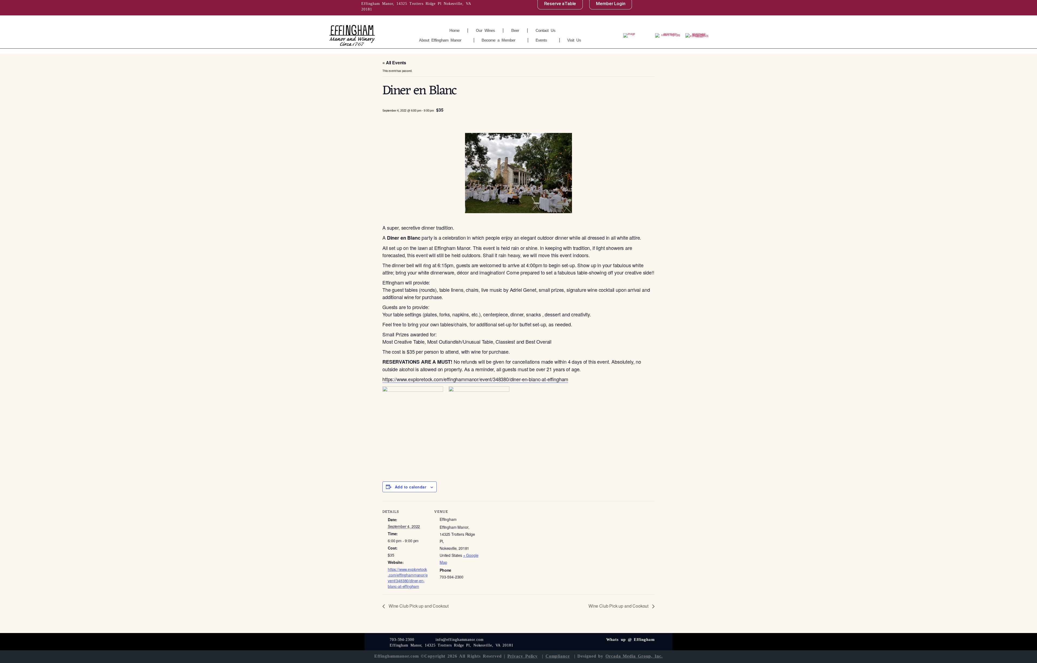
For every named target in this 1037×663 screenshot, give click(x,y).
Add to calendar (410, 487)
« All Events (394, 62)
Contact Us (545, 30)
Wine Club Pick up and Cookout (418, 606)
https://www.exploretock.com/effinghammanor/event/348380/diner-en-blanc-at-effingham (475, 379)
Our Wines (485, 30)
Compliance (558, 656)
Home (454, 30)
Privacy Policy (522, 656)
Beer (515, 30)
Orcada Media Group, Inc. (634, 656)
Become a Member (498, 40)
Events (541, 40)
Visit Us (574, 40)
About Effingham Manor (440, 40)
